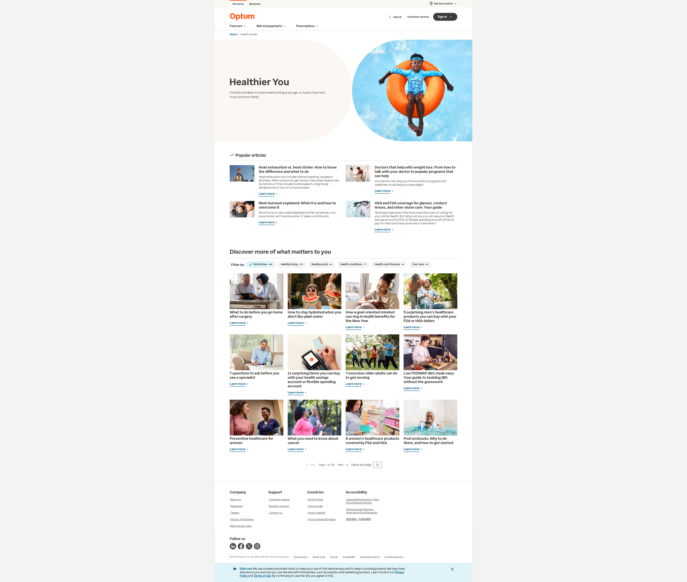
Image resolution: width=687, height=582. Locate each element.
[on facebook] (241, 546)
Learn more (267, 193)
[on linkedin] (233, 546)
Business (254, 4)
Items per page (361, 464)
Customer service (418, 16)
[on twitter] (249, 546)
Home (233, 34)
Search (397, 17)
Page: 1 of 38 (326, 464)
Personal (238, 4)
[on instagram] (257, 546)
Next (341, 464)
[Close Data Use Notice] (452, 569)
